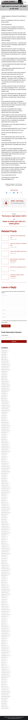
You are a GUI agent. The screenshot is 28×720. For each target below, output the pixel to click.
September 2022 (5, 431)
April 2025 (3, 378)
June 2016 (3, 558)
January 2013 (4, 628)
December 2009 (5, 691)
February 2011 (4, 667)
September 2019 (5, 492)
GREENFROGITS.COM (16, 718)
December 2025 (5, 364)
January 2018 (4, 526)
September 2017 (5, 533)
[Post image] (5, 238)
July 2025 (3, 373)
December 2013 (5, 609)
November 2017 (5, 529)
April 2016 (3, 562)
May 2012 (3, 642)
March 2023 (4, 420)
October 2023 (4, 408)
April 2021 (3, 459)
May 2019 (3, 499)
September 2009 (5, 696)
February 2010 (4, 688)
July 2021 (3, 454)
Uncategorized (12, 184)
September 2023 (5, 410)
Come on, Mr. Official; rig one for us (18, 251)
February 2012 (4, 647)
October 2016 (4, 551)
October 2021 (4, 449)
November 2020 (5, 468)
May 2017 (3, 539)
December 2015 (5, 568)
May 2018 (3, 519)
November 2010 (5, 672)
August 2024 (4, 391)
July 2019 (3, 495)
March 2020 (4, 482)
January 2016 (4, 567)
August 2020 (4, 473)
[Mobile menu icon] (25, 2)
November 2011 (5, 652)
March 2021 (4, 461)
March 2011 (4, 665)
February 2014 (4, 606)
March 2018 (4, 522)
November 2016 (5, 550)
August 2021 (4, 453)
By (19, 184)
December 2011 (5, 650)
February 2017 (4, 545)
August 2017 (4, 534)
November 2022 (5, 427)
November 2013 (5, 611)
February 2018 (4, 524)
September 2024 (5, 390)
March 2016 (4, 563)
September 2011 (5, 655)
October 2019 (4, 490)
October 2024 (4, 388)
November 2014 (5, 591)
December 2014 (5, 589)
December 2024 (5, 385)
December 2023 (5, 405)
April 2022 (3, 439)
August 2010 (4, 677)
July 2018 (3, 516)
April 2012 (3, 643)
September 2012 (5, 635)
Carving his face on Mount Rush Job (17, 236)
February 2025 (4, 381)
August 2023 (4, 412)
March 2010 (4, 686)
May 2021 (3, 458)
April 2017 (3, 541)
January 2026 (4, 362)
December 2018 (5, 507)
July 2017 (3, 536)
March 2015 (4, 584)
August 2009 (4, 698)
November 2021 (5, 448)
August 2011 (4, 657)
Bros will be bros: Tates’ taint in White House (17, 260)
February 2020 (4, 483)
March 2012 (4, 645)
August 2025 (4, 371)
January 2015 (4, 587)
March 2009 (4, 706)
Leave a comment (18, 185)
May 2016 (3, 560)
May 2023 (3, 417)
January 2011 (4, 669)
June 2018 (3, 517)
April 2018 (3, 521)
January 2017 (4, 546)
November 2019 (5, 488)
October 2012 (4, 633)
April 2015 (3, 582)
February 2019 (4, 504)
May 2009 (3, 703)
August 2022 (4, 432)
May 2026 (3, 356)
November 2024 (5, 386)
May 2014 (3, 601)
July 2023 (3, 413)
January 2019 (4, 505)
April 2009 (3, 705)
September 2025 (5, 369)
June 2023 (3, 415)
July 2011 (3, 659)
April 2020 (3, 480)
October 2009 (4, 694)
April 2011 (3, 664)
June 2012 (3, 640)
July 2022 (3, 434)
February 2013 (4, 626)
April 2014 (3, 602)
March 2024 (4, 400)
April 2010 (3, 684)
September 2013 (5, 614)
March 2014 (4, 604)
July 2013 (3, 618)
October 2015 (4, 572)
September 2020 (5, 471)
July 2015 (3, 577)
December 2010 (5, 671)
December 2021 (5, 446)
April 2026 (3, 357)
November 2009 (5, 693)
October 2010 (4, 674)
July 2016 (3, 557)
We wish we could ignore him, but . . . (18, 267)
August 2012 (4, 637)
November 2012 (5, 631)
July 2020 (3, 475)
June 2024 (3, 395)
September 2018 (5, 512)
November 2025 (5, 366)
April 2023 (3, 419)
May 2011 (3, 662)
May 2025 (3, 376)
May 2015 (3, 580)
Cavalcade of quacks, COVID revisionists (17, 275)
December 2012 (5, 630)
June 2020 (3, 476)
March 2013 (4, 625)
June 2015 (3, 579)
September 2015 (5, 574)
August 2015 (4, 575)
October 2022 (4, 429)
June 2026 (3, 354)
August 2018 (4, 514)
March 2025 (4, 379)
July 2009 (3, 700)
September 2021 (5, 451)
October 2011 (4, 654)
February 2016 (4, 565)
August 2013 (4, 616)
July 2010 (3, 679)
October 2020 (4, 470)
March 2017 (4, 543)
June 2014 (3, 599)
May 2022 (3, 437)
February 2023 (4, 422)
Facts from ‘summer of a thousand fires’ (18, 244)
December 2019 (5, 487)
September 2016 (5, 553)
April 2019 (3, 500)
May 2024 (3, 396)
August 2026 (4, 350)
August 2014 (4, 596)
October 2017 (4, 531)
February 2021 (4, 463)
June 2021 (3, 456)
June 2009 (3, 701)
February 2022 (4, 442)
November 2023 (5, 407)
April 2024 (3, 398)
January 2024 (4, 403)
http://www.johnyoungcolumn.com (17, 203)
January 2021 (4, 465)
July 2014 (3, 597)
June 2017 (3, 538)
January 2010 (4, 689)
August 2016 (4, 555)
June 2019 (3, 497)
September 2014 (5, 594)
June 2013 (3, 619)
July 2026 (3, 352)
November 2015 (5, 570)
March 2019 (4, 502)
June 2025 (3, 374)
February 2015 (4, 585)
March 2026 (4, 359)
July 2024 (3, 393)
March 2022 (4, 441)
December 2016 (5, 548)
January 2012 (4, 648)
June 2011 (3, 660)
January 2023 (4, 424)
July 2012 (3, 638)
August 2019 (4, 494)
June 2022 (3, 436)
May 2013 (3, 621)
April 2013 (3, 623)
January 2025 (4, 383)
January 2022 (4, 444)
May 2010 (3, 682)
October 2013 (4, 613)
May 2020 (3, 478)
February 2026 (4, 361)
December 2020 (5, 466)
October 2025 (4, 368)
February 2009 (4, 708)
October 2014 (4, 592)
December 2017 (5, 528)
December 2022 (5, 425)
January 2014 (4, 608)
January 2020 (4, 485)
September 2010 (5, 676)
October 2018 (4, 511)
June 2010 (3, 681)
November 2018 (5, 509)
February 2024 (4, 402)
